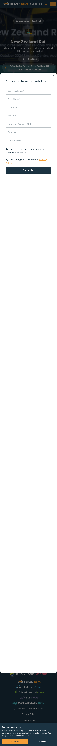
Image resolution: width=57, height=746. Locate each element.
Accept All (15, 741)
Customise (42, 741)
